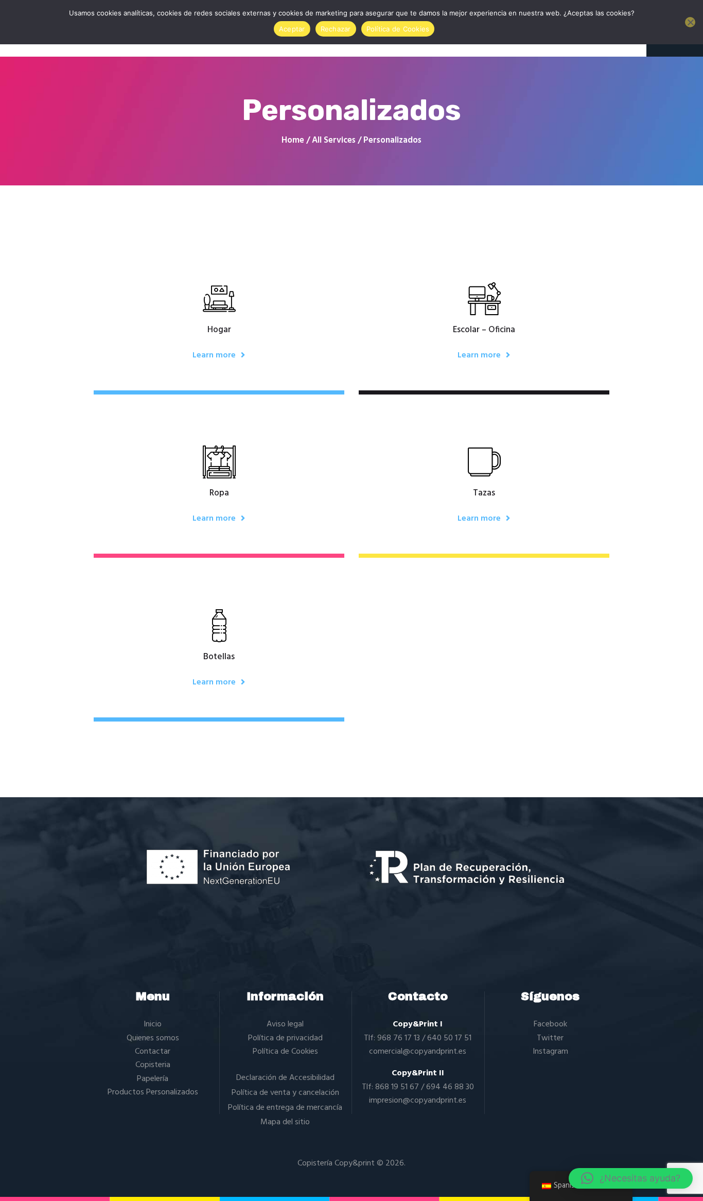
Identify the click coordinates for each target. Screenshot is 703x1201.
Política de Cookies (285, 1051)
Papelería (152, 1079)
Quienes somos (153, 1038)
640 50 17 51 (449, 1038)
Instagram (550, 1051)
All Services (334, 140)
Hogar (219, 330)
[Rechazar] (690, 22)
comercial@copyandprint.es (417, 1051)
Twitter (550, 1038)
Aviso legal (285, 1024)
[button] (631, 1178)
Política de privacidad (285, 1038)
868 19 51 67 (397, 1087)
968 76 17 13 (398, 1038)
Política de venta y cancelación (285, 1093)
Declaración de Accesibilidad (285, 1078)
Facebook (550, 1024)
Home (293, 140)
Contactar (152, 1051)
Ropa (219, 493)
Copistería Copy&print (336, 1163)
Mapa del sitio (285, 1122)
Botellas (219, 657)
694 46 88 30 (450, 1087)
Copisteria (152, 1065)
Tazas (484, 493)
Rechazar (336, 29)
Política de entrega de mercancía (285, 1107)
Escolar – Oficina (484, 330)
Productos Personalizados (153, 1092)
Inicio (153, 1024)
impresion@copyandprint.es (417, 1100)
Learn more (214, 355)
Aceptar (292, 29)
